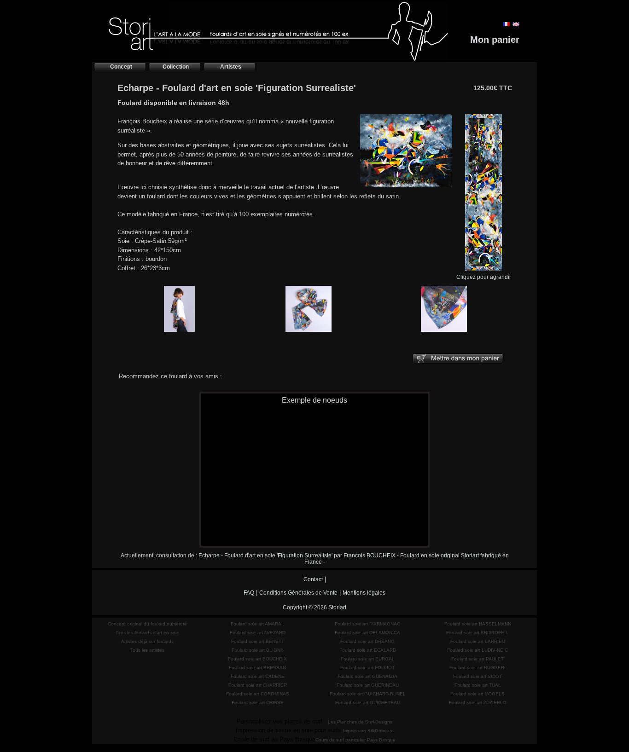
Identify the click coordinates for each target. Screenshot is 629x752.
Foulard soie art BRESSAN (257, 667)
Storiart (337, 607)
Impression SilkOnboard (368, 730)
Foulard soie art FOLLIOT (367, 667)
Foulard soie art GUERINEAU (368, 685)
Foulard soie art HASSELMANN (477, 623)
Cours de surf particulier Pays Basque (355, 739)
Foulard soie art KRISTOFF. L (477, 632)
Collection (176, 67)
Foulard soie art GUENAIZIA (367, 676)
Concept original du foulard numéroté (147, 623)
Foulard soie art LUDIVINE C (477, 650)
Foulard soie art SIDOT (477, 676)
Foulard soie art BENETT (257, 641)
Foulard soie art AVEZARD (257, 632)
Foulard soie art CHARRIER (257, 685)
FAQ (249, 593)
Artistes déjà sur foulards (147, 641)
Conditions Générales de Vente (298, 593)
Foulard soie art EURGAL (368, 658)
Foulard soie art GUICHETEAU (367, 702)
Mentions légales (364, 593)
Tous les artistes (147, 650)
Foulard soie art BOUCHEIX (257, 658)
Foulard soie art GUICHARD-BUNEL (368, 693)
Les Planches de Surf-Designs (360, 721)
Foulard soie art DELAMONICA (367, 632)
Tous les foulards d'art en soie (147, 632)
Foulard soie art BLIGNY (258, 650)
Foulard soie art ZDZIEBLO (478, 702)
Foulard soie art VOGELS (477, 693)
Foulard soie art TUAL (477, 685)
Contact (313, 579)
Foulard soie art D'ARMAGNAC (367, 623)
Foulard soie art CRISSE (258, 702)
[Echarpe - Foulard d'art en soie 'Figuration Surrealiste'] (406, 188)
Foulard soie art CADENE (258, 676)
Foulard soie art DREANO (367, 641)
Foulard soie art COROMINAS (257, 693)
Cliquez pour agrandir (483, 277)
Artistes (230, 67)
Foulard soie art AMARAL (257, 623)
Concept (121, 67)
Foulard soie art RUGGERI (477, 667)
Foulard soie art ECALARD (367, 650)
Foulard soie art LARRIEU (477, 641)
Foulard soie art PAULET (477, 658)
